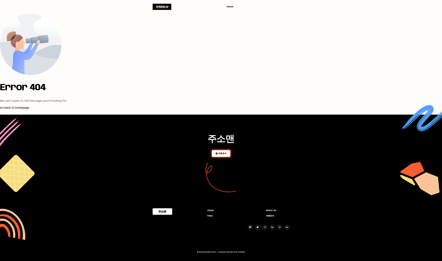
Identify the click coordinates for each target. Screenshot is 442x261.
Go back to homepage (14, 107)
